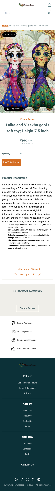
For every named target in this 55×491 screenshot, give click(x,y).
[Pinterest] (33, 479)
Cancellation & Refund (27, 383)
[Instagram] (27, 479)
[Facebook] (16, 479)
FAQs (27, 426)
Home (5, 25)
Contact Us (27, 421)
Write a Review (27, 119)
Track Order (27, 410)
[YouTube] (38, 479)
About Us (28, 416)
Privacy (27, 393)
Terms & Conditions (27, 388)
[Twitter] (22, 479)
